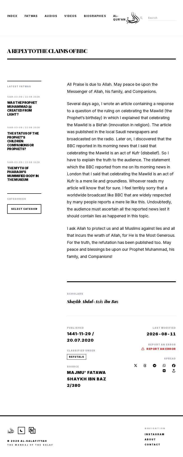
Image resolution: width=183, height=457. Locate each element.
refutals (76, 356)
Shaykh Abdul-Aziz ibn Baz (93, 301)
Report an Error (161, 349)
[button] (174, 370)
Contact (152, 444)
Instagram (155, 434)
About (150, 439)
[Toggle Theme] (21, 430)
